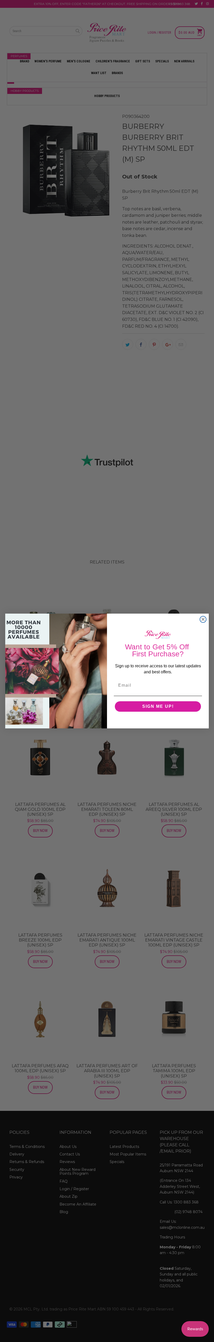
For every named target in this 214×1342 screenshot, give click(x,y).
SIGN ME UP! (158, 706)
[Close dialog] (203, 619)
